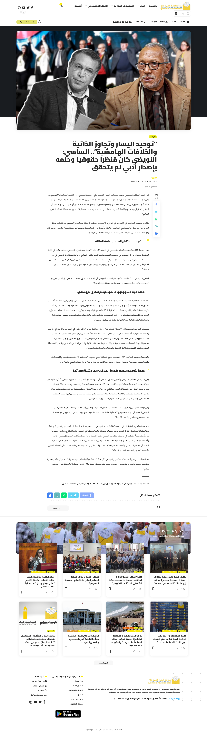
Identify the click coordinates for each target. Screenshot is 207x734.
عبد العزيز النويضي (111, 483)
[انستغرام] (19, 7)
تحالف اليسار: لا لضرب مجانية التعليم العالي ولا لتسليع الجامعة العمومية (82, 580)
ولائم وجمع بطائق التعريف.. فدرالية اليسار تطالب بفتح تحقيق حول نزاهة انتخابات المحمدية (169, 639)
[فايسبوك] (32, 7)
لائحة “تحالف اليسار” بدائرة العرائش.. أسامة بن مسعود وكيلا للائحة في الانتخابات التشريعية (125, 580)
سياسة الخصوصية (141, 698)
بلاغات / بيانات (128, 628)
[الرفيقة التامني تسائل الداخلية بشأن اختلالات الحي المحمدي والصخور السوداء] (82, 617)
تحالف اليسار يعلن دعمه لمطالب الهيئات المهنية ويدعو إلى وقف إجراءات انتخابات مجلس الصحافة (169, 580)
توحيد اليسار (126, 483)
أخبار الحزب (153, 136)
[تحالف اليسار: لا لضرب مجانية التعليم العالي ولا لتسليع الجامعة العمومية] (82, 558)
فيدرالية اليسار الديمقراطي (89, 483)
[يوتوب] (23, 7)
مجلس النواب (72, 631)
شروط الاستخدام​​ (122, 698)
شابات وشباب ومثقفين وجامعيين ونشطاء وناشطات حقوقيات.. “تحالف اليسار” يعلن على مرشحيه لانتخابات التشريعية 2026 (38, 641)
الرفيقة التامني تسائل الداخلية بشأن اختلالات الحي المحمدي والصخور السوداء (83, 639)
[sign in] (39, 21)
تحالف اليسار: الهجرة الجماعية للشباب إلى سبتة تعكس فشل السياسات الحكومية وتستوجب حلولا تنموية (127, 641)
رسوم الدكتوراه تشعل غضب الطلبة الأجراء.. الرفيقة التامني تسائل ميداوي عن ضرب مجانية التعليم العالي (40, 582)
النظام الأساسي (160, 698)
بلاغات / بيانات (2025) (169, 572)
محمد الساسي (69, 483)
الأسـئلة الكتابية (84, 631)
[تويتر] (28, 7)
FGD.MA (154, 178)
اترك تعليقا (56, 508)
